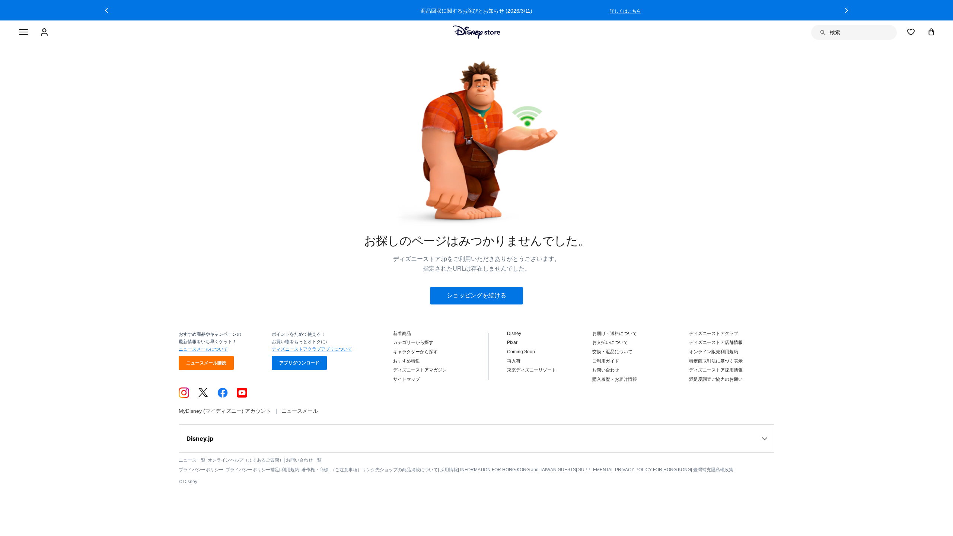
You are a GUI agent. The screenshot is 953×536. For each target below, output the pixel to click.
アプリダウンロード (299, 363)
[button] (106, 10)
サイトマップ (406, 379)
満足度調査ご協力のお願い (716, 379)
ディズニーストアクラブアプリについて (312, 349)
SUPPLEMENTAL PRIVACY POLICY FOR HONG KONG (634, 469)
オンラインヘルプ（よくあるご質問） (246, 460)
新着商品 (402, 333)
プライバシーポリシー (201, 469)
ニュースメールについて (203, 349)
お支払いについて (610, 342)
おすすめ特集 (406, 361)
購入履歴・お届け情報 (614, 379)
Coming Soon (521, 351)
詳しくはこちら (625, 11)
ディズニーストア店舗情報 (716, 342)
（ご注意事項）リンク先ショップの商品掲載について (384, 469)
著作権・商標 (315, 469)
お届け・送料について (614, 333)
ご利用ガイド (605, 361)
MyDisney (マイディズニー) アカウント (225, 411)
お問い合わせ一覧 (304, 460)
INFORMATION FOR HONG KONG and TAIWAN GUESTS (518, 469)
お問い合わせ (605, 370)
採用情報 (449, 469)
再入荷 (513, 361)
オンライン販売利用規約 (713, 351)
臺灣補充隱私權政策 (713, 469)
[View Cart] (931, 31)
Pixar (512, 342)
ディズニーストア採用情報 (716, 370)
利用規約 (290, 469)
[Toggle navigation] (23, 32)
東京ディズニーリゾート (531, 370)
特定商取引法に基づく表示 (716, 361)
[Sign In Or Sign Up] (45, 32)
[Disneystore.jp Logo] (476, 32)
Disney (514, 333)
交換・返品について (612, 351)
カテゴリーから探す (413, 342)
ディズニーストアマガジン (420, 370)
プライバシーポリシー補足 (252, 469)
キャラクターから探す (415, 351)
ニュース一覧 (192, 460)
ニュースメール (299, 411)
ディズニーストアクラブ (713, 333)
